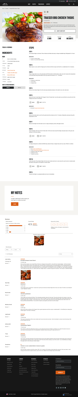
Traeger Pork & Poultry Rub (39, 108)
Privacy (60, 384)
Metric (19, 87)
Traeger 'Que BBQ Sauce (12, 72)
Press (20, 364)
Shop (29, 4)
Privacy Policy (33, 366)
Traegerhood (41, 4)
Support (48, 4)
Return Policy (33, 364)
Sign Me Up (60, 372)
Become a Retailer (46, 364)
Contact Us (21, 360)
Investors (20, 366)
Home (3, 8)
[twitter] (56, 387)
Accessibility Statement (23, 370)
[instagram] (61, 387)
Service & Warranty (34, 362)
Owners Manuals (9, 366)
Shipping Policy (33, 368)
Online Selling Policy (34, 370)
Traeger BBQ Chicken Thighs (14, 8)
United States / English (72, 1)
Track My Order (9, 364)
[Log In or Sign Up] (73, 4)
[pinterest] (63, 387)
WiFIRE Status (9, 368)
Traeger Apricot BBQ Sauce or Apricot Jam (41, 150)
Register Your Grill (10, 362)
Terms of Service (34, 360)
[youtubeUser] (65, 387)
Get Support (9, 360)
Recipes (34, 4)
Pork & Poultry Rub (11, 70)
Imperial (8, 87)
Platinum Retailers (46, 362)
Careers (20, 362)
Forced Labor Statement (23, 368)
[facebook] (59, 387)
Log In (14, 204)
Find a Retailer (46, 360)
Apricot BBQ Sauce (11, 74)
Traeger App (9, 370)
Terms (57, 384)
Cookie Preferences (66, 393)
